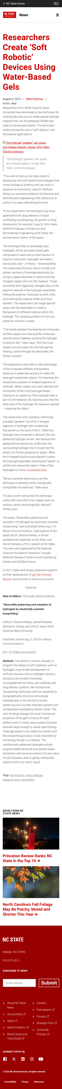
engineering (17, 775)
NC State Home (15, 3)
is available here (36, 470)
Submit (49, 983)
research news (11, 779)
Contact (41, 1003)
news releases (34, 775)
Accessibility (10, 1082)
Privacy (25, 1082)
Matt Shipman (34, 99)
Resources (39, 1082)
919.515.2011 (11, 960)
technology (28, 779)
